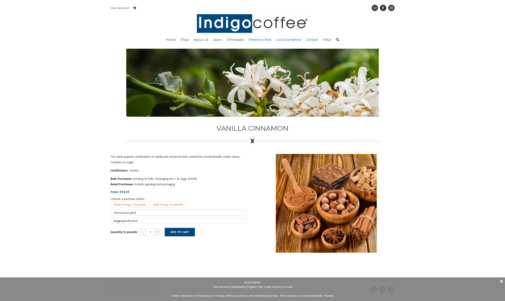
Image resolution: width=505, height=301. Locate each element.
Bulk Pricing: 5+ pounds (168, 204)
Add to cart (179, 232)
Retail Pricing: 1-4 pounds (130, 204)
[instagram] (391, 8)
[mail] (375, 8)
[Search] (337, 39)
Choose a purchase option (127, 199)
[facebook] (383, 8)
